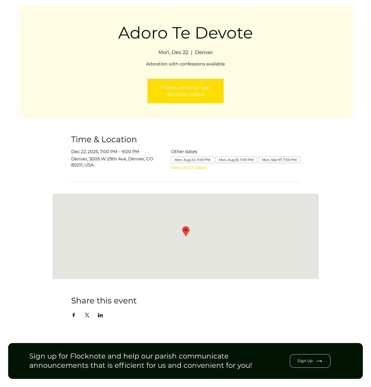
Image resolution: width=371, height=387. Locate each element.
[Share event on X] (87, 315)
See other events (185, 94)
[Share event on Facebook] (73, 315)
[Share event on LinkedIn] (100, 315)
